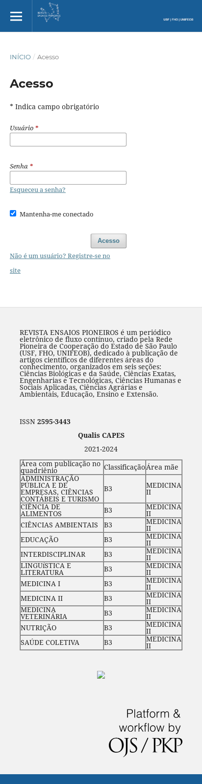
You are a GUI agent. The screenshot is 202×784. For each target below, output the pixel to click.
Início (20, 57)
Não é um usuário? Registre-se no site (60, 263)
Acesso (109, 240)
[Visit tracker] (101, 676)
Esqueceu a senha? (38, 189)
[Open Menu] (16, 16)
